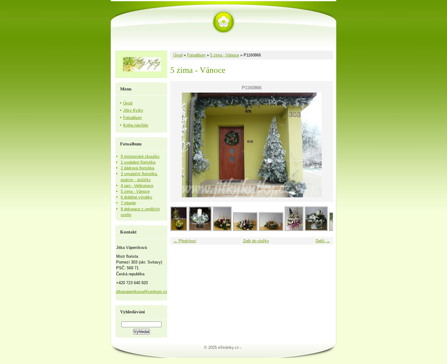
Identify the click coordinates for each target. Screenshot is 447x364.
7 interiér (128, 203)
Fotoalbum (196, 55)
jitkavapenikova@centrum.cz (141, 291)
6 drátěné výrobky (136, 197)
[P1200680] (316, 229)
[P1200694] (294, 229)
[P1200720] (178, 229)
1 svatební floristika (138, 162)
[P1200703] (245, 229)
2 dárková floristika (137, 168)
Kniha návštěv (135, 125)
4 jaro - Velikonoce (137, 185)
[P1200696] (271, 229)
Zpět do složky (256, 241)
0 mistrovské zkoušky (140, 156)
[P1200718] (200, 229)
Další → (323, 241)
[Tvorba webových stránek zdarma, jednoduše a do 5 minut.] (241, 348)
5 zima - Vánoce (224, 55)
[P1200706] (222, 229)
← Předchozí (184, 241)
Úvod (177, 55)
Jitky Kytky (133, 110)
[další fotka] (323, 145)
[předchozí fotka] (180, 145)
